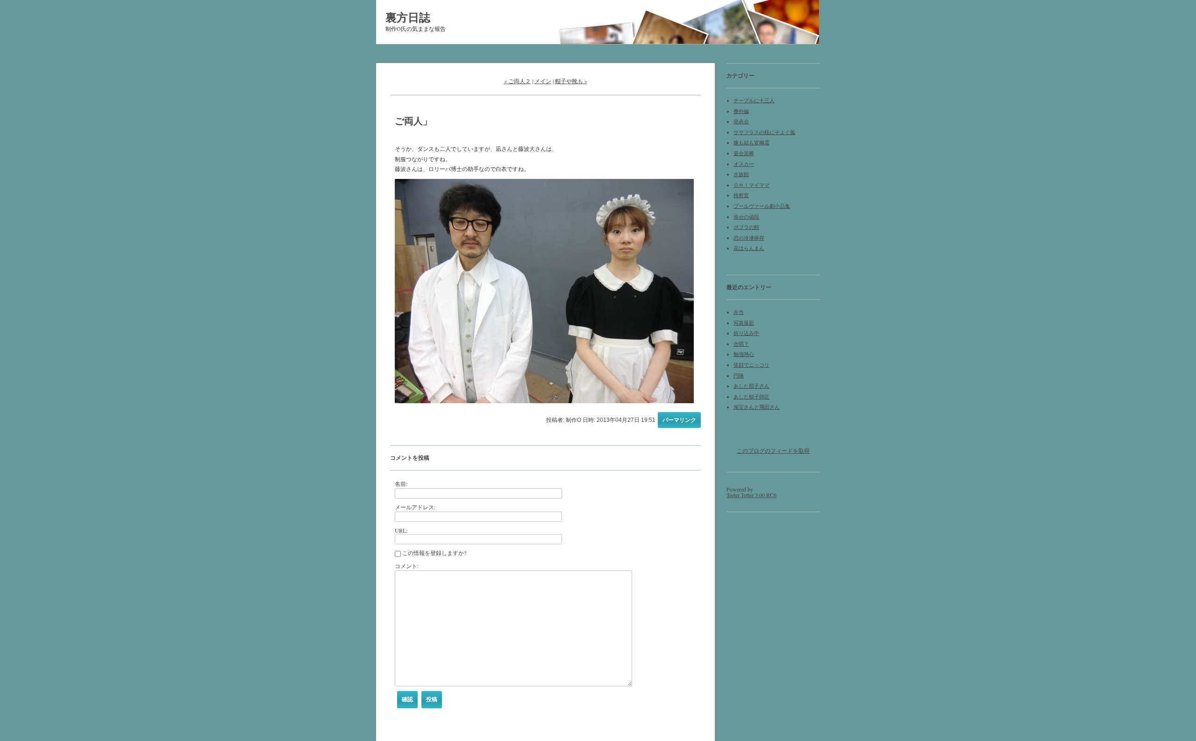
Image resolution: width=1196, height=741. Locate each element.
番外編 (741, 111)
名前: (401, 483)
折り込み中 (746, 333)
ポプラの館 (746, 227)
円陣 (738, 375)
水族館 (741, 174)
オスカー (743, 164)
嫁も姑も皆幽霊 (751, 142)
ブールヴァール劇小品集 (761, 206)
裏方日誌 (407, 17)
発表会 (741, 121)
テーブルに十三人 (754, 100)
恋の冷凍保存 (748, 238)
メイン (542, 81)
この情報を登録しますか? (433, 552)
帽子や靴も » (571, 81)
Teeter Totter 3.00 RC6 (751, 495)
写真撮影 (743, 323)
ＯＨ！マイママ (751, 185)
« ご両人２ (517, 81)
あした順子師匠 (751, 396)
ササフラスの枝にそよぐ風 (764, 132)
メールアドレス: (415, 507)
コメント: (407, 566)
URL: (401, 530)
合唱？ (741, 344)
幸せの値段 (746, 217)
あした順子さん (751, 386)
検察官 (741, 195)
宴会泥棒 (743, 153)
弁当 (738, 312)
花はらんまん (748, 248)
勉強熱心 (743, 354)
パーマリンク (679, 420)
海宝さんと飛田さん (756, 407)
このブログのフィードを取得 (773, 450)
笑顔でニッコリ (751, 365)
